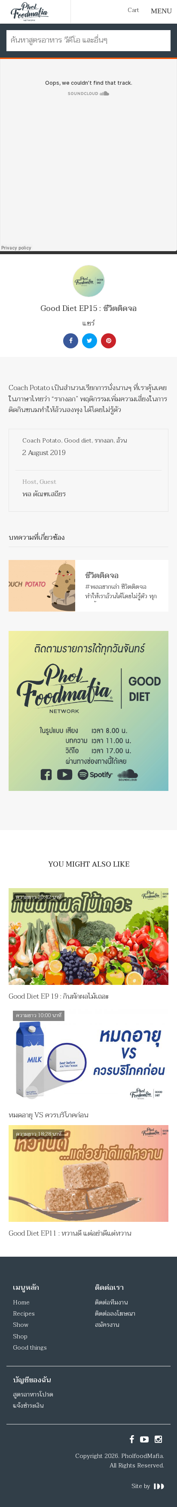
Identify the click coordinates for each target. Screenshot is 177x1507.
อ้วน (121, 441)
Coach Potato (41, 441)
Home (21, 1302)
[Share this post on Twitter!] (88, 341)
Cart (133, 10)
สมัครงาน (107, 1325)
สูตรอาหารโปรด (33, 1394)
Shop (20, 1336)
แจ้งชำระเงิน (28, 1406)
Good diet (78, 441)
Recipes (24, 1314)
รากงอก (104, 441)
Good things (30, 1348)
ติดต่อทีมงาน (111, 1302)
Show (20, 1325)
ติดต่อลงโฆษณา (115, 1314)
